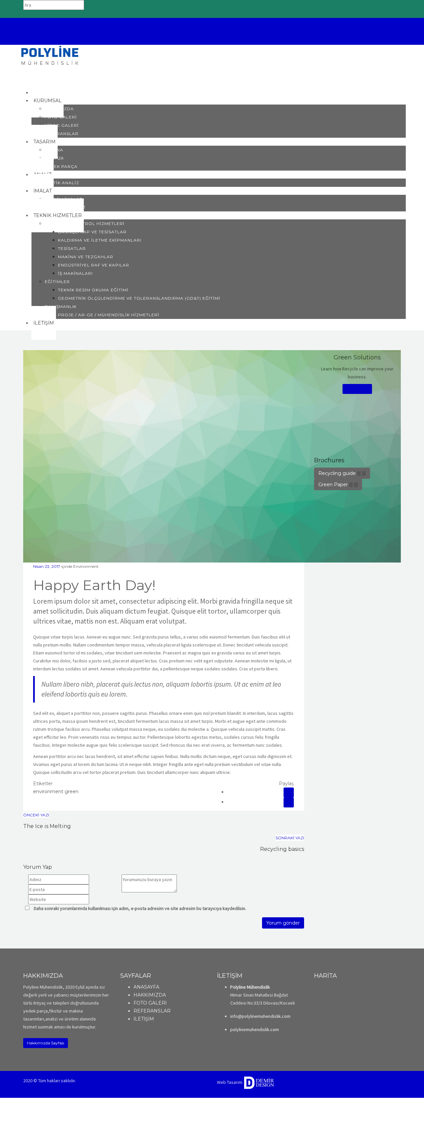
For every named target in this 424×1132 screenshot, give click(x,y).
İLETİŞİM (43, 323)
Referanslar (62, 133)
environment (48, 791)
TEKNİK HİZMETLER (57, 215)
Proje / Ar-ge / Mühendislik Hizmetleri (108, 314)
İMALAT (42, 191)
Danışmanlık (61, 306)
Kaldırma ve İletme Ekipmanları (99, 240)
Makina (54, 149)
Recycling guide (337, 473)
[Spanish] (361, 41)
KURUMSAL (47, 101)
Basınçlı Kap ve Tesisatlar (92, 231)
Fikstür (54, 158)
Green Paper (333, 485)
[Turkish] (369, 41)
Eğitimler (57, 281)
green (72, 791)
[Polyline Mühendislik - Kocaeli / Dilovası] (50, 56)
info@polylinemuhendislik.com (362, 30)
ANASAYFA (146, 987)
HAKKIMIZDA (149, 995)
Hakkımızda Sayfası (45, 1042)
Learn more (357, 388)
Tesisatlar (72, 248)
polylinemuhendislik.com (254, 1029)
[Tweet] (289, 802)
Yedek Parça (61, 166)
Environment (86, 566)
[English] (343, 41)
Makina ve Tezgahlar (85, 256)
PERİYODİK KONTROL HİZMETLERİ (85, 223)
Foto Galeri (61, 116)
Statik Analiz (62, 182)
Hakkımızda (59, 108)
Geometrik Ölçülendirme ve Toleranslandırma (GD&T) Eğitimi (139, 298)
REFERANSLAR (152, 1011)
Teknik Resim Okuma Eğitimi (93, 289)
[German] (352, 41)
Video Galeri (62, 125)
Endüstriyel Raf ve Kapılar (93, 265)
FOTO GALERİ (150, 1003)
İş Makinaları (75, 273)
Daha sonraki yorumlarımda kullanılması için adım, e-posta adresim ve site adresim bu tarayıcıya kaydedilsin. (140, 908)
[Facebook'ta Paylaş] (289, 792)
